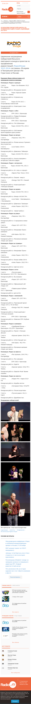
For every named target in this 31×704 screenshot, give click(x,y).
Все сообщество (15, 672)
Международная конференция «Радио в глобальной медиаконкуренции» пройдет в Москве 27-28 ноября (18, 543)
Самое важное (16, 585)
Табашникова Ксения (13, 663)
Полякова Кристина (13, 668)
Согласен (15, 701)
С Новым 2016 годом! (17, 596)
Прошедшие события (7, 615)
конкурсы (12, 530)
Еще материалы (15, 577)
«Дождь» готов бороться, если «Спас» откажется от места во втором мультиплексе (17, 555)
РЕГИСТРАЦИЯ (25, 3)
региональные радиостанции (9, 531)
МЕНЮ (5, 16)
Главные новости (6, 585)
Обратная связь (23, 682)
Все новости (15, 612)
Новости (6, 20)
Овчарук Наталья (12, 659)
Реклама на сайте (24, 684)
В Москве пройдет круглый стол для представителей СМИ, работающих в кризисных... (19, 591)
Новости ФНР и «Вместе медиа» (17, 20)
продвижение (20, 530)
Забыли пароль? (21, 13)
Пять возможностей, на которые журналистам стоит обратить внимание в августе (18, 571)
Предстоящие (18, 615)
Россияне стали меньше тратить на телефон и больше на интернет (19, 635)
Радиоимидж (4, 530)
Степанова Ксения (12, 651)
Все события (15, 642)
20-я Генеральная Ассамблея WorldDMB (19, 604)
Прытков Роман (12, 655)
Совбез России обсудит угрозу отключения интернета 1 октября (19, 628)
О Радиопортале (24, 681)
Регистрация (20, 11)
